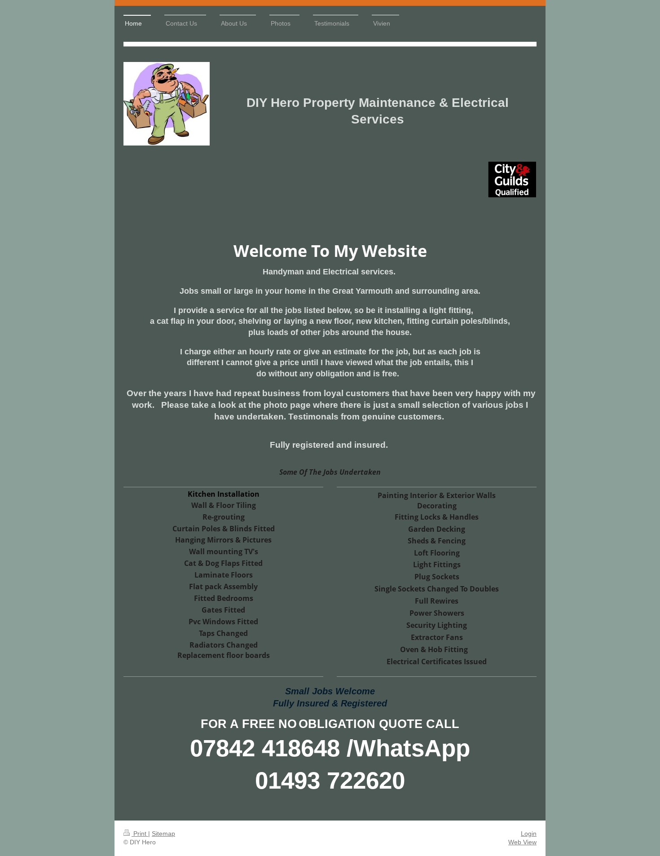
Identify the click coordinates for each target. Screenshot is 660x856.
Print (140, 833)
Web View (522, 842)
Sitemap (163, 833)
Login (529, 833)
